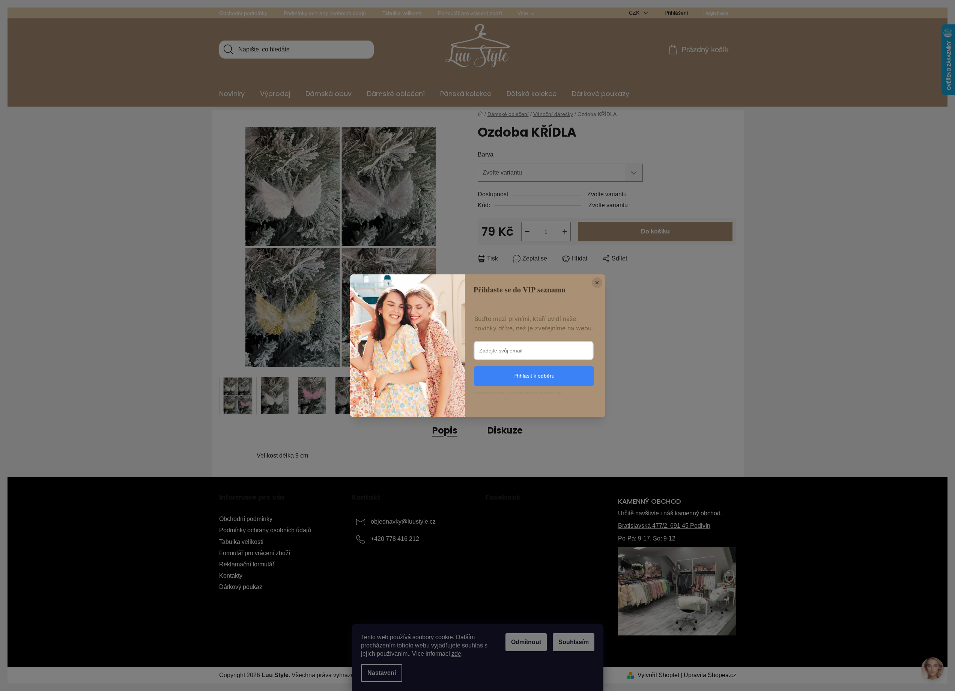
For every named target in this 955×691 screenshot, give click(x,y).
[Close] (597, 282)
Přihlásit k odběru (534, 376)
